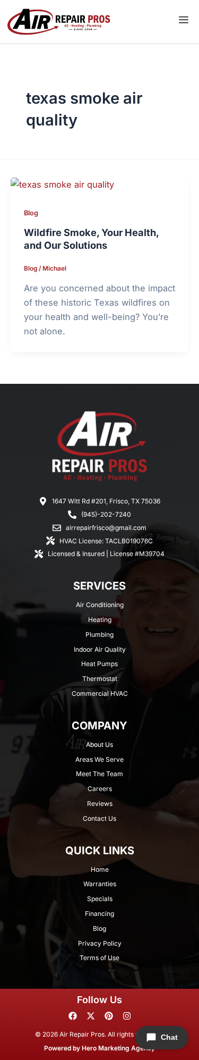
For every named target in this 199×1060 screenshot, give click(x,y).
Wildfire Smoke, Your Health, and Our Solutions (91, 238)
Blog (31, 213)
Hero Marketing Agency (118, 1048)
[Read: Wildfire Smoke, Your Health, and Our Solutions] (62, 184)
